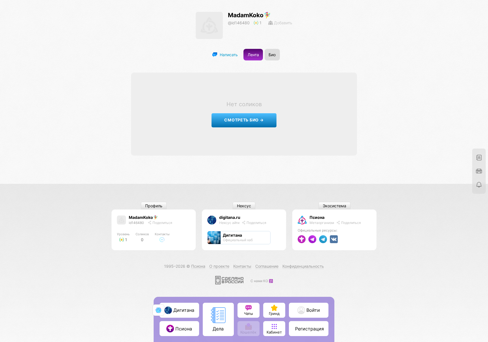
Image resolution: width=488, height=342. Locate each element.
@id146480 (239, 22)
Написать (228, 54)
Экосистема (334, 205)
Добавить (282, 22)
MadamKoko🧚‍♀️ (249, 15)
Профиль (153, 205)
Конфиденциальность (303, 266)
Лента (253, 54)
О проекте (219, 266)
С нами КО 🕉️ (261, 281)
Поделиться (162, 223)
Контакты (242, 266)
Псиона (317, 217)
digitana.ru (229, 217)
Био (272, 54)
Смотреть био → (243, 119)
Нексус (244, 205)
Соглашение (266, 266)
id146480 (136, 223)
